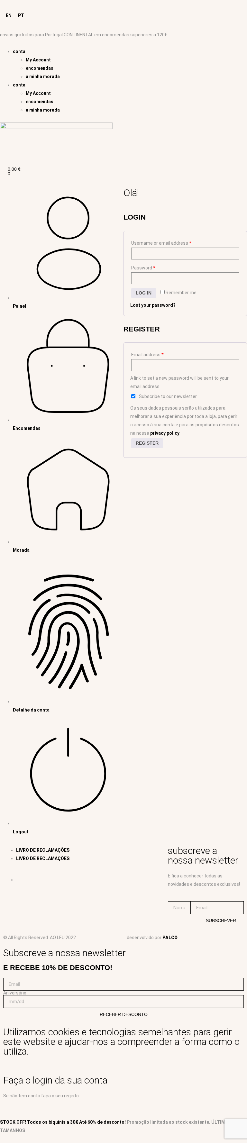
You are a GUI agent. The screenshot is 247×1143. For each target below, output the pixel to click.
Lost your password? (153, 305)
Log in (143, 292)
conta (19, 51)
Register (147, 443)
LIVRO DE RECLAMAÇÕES (42, 850)
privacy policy (164, 433)
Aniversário (14, 993)
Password (143, 267)
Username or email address (161, 243)
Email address (147, 354)
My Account (38, 59)
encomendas (39, 68)
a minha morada (43, 76)
